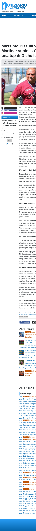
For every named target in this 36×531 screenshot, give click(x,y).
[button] (9, 140)
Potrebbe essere (8, 137)
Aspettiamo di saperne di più (10, 134)
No (4, 130)
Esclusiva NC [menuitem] (19, 15)
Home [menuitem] (4, 15)
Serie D (27, 313)
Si (4, 128)
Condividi (25, 322)
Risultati (9, 144)
